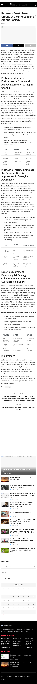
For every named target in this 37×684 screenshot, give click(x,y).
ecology (8, 387)
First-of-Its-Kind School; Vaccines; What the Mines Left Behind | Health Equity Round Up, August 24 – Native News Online (22, 531)
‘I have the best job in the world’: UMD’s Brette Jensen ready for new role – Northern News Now (21, 504)
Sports (27, 641)
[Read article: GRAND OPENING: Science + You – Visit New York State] (5, 479)
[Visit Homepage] (18, 4)
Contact (28, 676)
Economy (4, 641)
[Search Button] (35, 4)
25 (8, 608)
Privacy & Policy (19, 676)
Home (2, 10)
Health (15, 638)
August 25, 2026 (7, 473)
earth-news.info (9, 680)
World (27, 647)
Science (27, 638)
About (2, 676)
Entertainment (5, 643)
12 (13, 600)
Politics (15, 645)
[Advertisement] (18, 434)
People (15, 643)
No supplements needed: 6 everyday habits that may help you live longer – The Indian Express (22, 495)
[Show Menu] (2, 4)
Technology (29, 643)
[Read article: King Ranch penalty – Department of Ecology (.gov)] (5, 656)
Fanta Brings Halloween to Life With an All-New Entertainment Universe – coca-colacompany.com (22, 521)
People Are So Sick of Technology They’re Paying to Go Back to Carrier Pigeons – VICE (22, 550)
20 (18, 604)
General (3, 647)
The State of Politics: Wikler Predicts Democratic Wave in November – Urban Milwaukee (21, 540)
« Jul (2, 614)
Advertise (9, 676)
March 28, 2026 (5, 23)
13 (18, 600)
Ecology (8, 10)
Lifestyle (16, 641)
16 (33, 600)
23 (33, 604)
